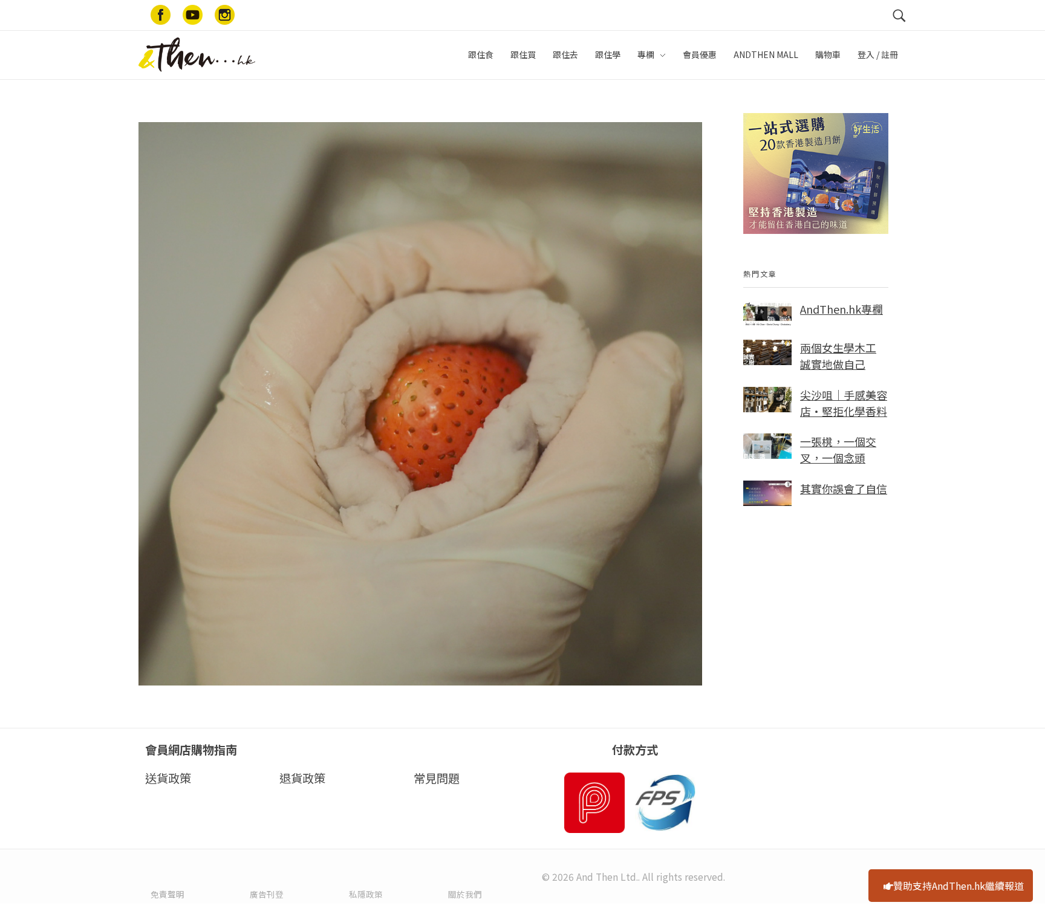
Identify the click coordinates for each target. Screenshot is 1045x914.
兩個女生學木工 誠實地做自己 (838, 356)
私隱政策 (366, 894)
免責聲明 (167, 894)
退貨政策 (302, 778)
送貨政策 (168, 778)
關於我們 (465, 894)
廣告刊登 (267, 894)
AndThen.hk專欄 (841, 309)
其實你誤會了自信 (843, 488)
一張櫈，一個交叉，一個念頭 (838, 449)
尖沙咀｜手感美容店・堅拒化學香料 (843, 403)
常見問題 (437, 778)
